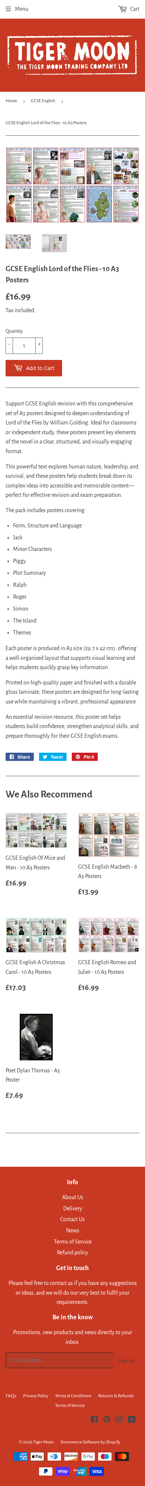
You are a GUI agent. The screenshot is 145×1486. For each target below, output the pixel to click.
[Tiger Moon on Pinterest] (107, 1420)
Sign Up (126, 1360)
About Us (72, 1197)
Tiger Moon (43, 1442)
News (72, 1230)
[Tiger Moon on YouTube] (132, 1420)
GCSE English (43, 100)
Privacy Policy (35, 1395)
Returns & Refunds (116, 1395)
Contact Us (72, 1219)
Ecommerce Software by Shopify (90, 1442)
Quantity (14, 331)
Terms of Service (72, 1242)
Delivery (72, 1208)
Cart (134, 9)
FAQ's (11, 1395)
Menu (21, 9)
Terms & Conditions (73, 1395)
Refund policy (72, 1252)
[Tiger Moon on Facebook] (94, 1420)
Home (11, 100)
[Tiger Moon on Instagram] (119, 1420)
